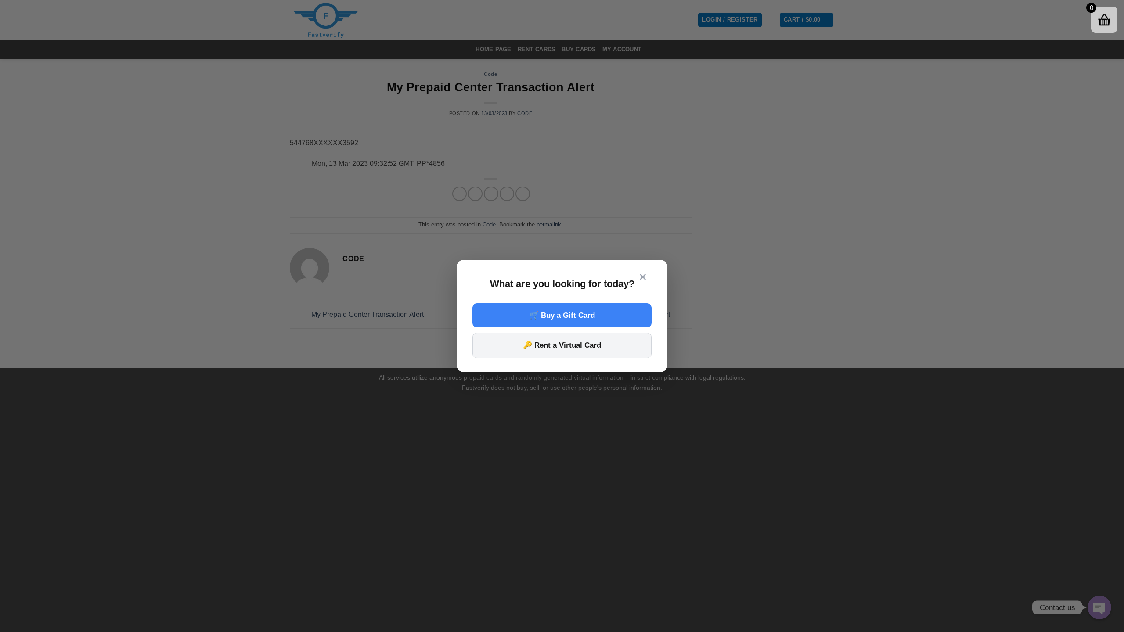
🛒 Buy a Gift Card (562, 315)
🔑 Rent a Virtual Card (562, 345)
